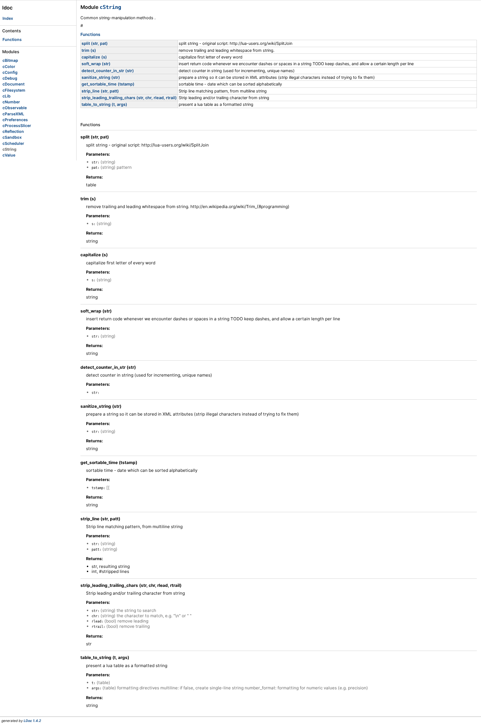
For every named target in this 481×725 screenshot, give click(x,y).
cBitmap (10, 60)
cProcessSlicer (17, 125)
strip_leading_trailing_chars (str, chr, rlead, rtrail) (129, 97)
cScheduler (13, 143)
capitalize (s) (94, 57)
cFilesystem (14, 90)
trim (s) (89, 50)
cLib (7, 96)
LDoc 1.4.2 (32, 721)
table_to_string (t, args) (104, 104)
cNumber (11, 101)
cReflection (13, 131)
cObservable (15, 107)
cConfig (10, 72)
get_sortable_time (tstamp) (108, 84)
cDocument (13, 84)
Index (8, 18)
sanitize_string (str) (101, 77)
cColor (9, 66)
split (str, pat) (95, 43)
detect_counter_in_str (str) (108, 70)
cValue (9, 155)
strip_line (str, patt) (100, 91)
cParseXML (13, 113)
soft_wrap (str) (96, 63)
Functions (12, 39)
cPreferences (15, 119)
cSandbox (12, 137)
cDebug (10, 78)
